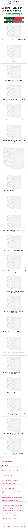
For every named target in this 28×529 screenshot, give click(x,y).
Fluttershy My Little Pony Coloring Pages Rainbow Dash (14, 495)
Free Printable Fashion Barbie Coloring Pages (11, 510)
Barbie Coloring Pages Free (8, 488)
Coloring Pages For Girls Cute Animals (10, 513)
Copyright (23, 526)
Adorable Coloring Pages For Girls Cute (10, 515)
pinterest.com (9, 461)
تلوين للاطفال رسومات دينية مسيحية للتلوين (14, 15)
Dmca (4, 526)
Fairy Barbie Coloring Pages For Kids (10, 508)
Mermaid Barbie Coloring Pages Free (10, 502)
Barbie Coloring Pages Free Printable (10, 478)
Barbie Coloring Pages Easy (8, 467)
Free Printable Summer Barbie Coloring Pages (12, 505)
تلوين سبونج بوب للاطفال (9, 18)
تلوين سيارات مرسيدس (18, 22)
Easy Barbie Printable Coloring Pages (10, 500)
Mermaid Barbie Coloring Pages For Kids (10, 470)
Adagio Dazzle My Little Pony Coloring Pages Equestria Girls (13, 491)
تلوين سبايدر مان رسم (9, 22)
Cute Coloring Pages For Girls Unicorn (10, 475)
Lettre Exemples (13, 1)
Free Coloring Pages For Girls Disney (10, 485)
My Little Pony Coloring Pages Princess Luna (11, 473)
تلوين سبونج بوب (9, 20)
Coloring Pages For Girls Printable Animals (11, 518)
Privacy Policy (16, 526)
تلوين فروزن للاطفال (19, 18)
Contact (9, 526)
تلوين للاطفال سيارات (18, 20)
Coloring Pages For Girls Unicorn (9, 483)
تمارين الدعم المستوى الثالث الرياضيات (14, 13)
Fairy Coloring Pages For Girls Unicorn (10, 480)
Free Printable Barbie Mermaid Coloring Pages (12, 497)
